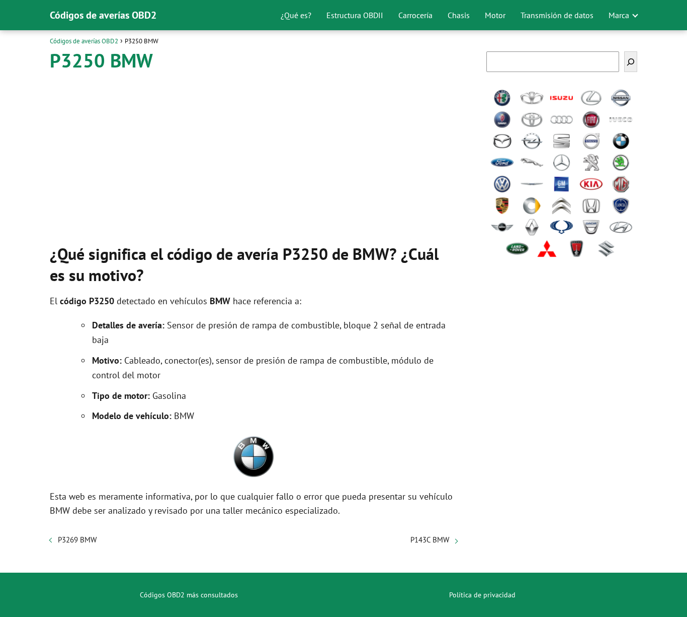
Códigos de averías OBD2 (103, 15)
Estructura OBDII (354, 15)
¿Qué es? (296, 15)
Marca (619, 15)
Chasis (459, 15)
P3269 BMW (77, 539)
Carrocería (415, 15)
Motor (495, 15)
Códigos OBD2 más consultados (189, 594)
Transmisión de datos (557, 15)
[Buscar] (630, 61)
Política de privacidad (482, 594)
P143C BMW (429, 539)
